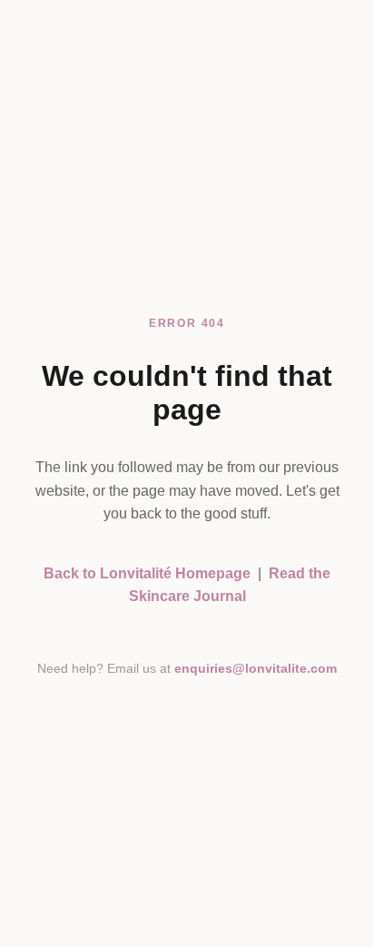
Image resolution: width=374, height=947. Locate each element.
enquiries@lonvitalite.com (255, 669)
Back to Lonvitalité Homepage (147, 573)
